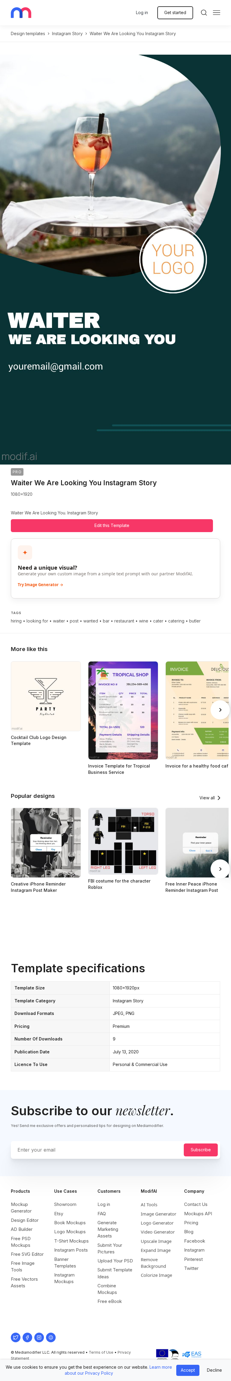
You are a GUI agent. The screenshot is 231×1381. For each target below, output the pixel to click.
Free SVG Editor (27, 1254)
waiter (59, 620)
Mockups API (198, 1213)
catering (176, 620)
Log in (142, 12)
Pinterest (193, 1259)
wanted (90, 620)
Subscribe (201, 1149)
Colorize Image (156, 1275)
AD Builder (21, 1229)
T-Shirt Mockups (71, 1241)
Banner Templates (65, 1262)
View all (207, 797)
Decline (214, 1370)
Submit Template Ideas (114, 1273)
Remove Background (153, 1262)
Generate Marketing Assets (107, 1229)
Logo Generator (157, 1223)
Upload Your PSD (115, 1261)
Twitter (191, 1268)
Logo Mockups (70, 1231)
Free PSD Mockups (21, 1242)
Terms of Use (101, 1352)
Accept (188, 1370)
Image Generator (158, 1214)
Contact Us (196, 1204)
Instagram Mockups (64, 1278)
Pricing (191, 1222)
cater (158, 620)
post (74, 620)
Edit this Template (111, 525)
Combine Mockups (107, 1289)
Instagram (194, 1250)
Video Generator (158, 1232)
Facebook (194, 1241)
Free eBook (109, 1301)
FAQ (101, 1213)
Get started (175, 12)
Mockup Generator (21, 1207)
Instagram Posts (71, 1250)
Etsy (58, 1213)
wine (143, 620)
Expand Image (156, 1250)
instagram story (67, 33)
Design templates (28, 33)
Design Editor (24, 1220)
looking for (37, 620)
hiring (16, 620)
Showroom (65, 1204)
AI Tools (149, 1204)
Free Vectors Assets (24, 1282)
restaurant (124, 620)
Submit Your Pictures (109, 1248)
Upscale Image (156, 1241)
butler (195, 620)
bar (106, 620)
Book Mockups (70, 1222)
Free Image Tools (23, 1266)
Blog (188, 1231)
